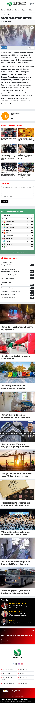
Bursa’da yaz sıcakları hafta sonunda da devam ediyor (14, 387)
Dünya (31, 10)
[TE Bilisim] (5, 116)
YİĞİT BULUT (13, 620)
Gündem (10, 10)
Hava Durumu (23, 669)
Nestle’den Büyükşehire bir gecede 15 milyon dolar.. (20, 606)
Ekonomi (17, 10)
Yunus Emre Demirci (15, 611)
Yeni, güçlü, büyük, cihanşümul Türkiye (20, 623)
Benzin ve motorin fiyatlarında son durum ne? (15, 357)
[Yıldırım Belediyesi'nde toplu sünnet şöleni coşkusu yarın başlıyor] (17, 519)
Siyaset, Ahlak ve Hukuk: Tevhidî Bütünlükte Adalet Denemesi (18, 614)
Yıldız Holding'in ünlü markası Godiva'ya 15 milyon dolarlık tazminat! (15, 504)
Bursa (3, 10)
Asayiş (10, 14)
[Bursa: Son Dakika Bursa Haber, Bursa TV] (16, 4)
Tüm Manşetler (24, 677)
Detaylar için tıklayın (17, 252)
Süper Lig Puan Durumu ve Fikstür (9, 678)
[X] (16, 664)
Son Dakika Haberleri (8, 683)
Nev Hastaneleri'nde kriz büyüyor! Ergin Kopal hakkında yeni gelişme (16, 445)
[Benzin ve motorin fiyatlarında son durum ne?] (17, 343)
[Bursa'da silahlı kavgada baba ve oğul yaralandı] (17, 314)
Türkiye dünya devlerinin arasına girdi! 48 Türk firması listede (16, 475)
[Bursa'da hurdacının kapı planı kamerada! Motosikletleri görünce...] (17, 548)
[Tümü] (33, 600)
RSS (7, 691)
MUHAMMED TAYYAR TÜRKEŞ (17, 603)
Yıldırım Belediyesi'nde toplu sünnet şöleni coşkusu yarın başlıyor (15, 533)
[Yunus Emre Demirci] (4, 613)
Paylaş (5, 47)
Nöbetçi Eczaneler (8, 669)
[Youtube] (22, 664)
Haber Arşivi (23, 683)
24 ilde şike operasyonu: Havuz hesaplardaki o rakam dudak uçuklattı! (8, 174)
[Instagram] (19, 664)
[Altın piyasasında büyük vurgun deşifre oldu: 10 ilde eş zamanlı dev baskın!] (26, 132)
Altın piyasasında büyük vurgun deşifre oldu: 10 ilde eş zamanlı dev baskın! (26, 140)
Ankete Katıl (6, 641)
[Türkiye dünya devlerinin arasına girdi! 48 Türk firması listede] (17, 460)
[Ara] (33, 4)
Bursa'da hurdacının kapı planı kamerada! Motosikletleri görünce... (15, 563)
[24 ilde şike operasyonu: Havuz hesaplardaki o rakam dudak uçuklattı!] (9, 167)
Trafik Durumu (23, 673)
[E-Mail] (12, 118)
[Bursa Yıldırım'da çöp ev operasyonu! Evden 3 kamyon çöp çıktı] (17, 402)
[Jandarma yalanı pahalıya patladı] (9, 132)
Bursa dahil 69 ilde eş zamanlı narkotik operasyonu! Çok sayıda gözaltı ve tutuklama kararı (8, 157)
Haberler (3, 14)
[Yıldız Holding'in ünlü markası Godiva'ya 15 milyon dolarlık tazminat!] (17, 490)
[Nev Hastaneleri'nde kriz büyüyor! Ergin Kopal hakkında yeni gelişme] (17, 431)
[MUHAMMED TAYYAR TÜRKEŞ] (4, 605)
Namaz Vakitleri (7, 673)
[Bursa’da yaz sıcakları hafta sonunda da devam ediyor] (17, 372)
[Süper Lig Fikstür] (33, 258)
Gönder (5, 201)
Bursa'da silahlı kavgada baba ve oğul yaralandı (17, 328)
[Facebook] (13, 664)
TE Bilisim (13, 115)
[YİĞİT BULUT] (4, 621)
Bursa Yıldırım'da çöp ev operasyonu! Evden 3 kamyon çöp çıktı (15, 416)
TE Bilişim (21, 696)
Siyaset (24, 10)
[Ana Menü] (2, 4)
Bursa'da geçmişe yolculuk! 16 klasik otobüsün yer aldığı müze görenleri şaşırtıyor (16, 592)
